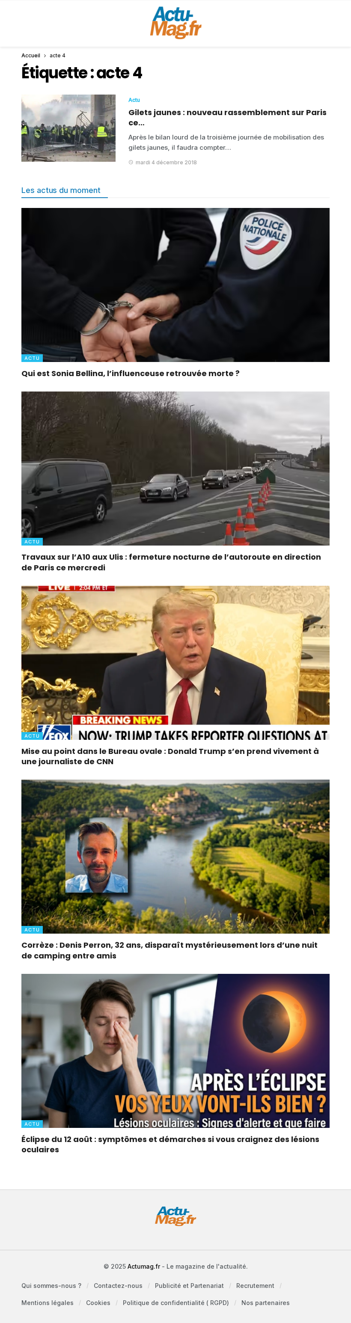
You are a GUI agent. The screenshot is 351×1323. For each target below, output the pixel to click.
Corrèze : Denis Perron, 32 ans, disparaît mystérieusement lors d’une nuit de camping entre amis (169, 950)
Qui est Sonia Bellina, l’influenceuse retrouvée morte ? (130, 373)
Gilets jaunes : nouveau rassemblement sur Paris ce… (227, 117)
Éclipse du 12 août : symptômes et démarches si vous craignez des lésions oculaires (170, 1144)
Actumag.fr (144, 1266)
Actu (134, 100)
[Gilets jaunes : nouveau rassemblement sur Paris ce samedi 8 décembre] (68, 128)
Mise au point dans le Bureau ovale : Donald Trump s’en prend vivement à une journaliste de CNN (170, 756)
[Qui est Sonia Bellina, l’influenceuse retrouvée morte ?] (175, 285)
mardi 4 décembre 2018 (166, 162)
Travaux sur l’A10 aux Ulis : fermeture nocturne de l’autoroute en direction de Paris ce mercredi (171, 562)
